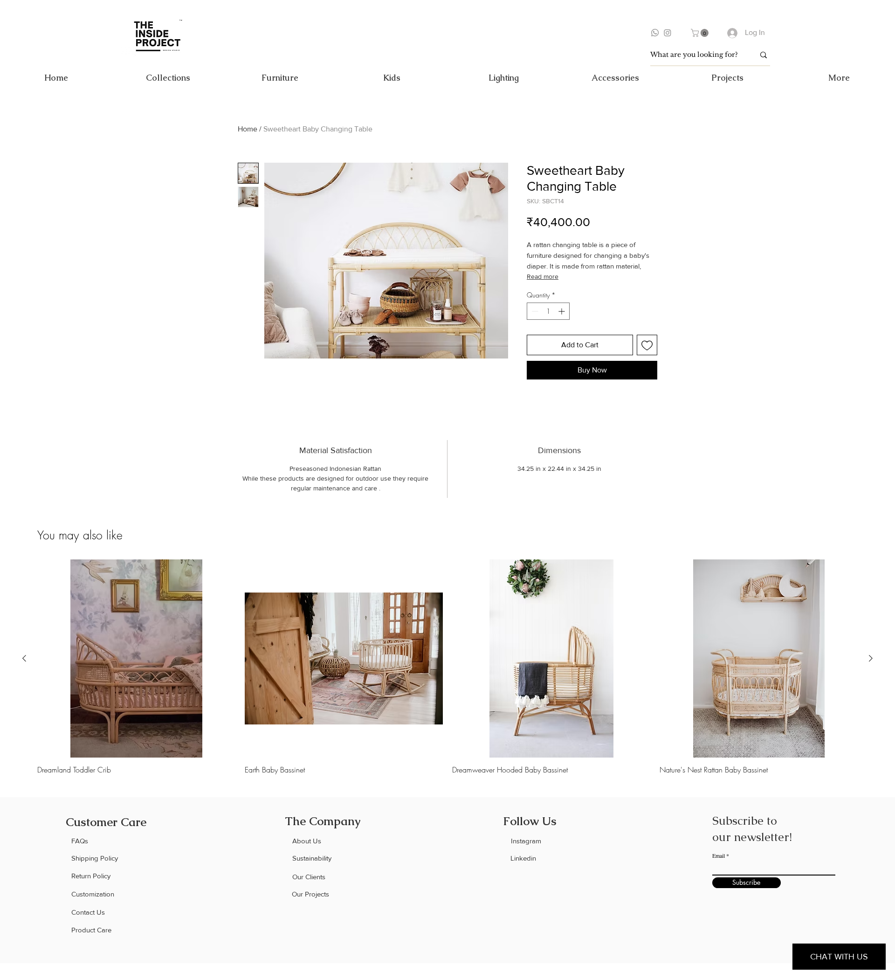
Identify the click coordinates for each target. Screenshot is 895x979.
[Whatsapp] (655, 32)
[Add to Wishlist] (647, 345)
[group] (447, 666)
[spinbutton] (548, 311)
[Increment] (562, 311)
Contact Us (88, 912)
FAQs (79, 841)
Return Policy (90, 876)
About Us (306, 841)
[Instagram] (667, 32)
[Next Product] (870, 658)
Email (718, 855)
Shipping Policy (94, 858)
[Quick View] (136, 658)
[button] (700, 33)
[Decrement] (534, 311)
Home (247, 129)
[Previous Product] (24, 658)
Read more (542, 276)
